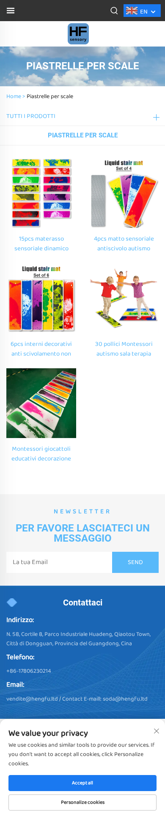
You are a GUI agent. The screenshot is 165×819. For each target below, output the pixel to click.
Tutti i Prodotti (30, 116)
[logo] (78, 33)
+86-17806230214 (28, 671)
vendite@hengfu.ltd (32, 699)
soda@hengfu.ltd (125, 699)
